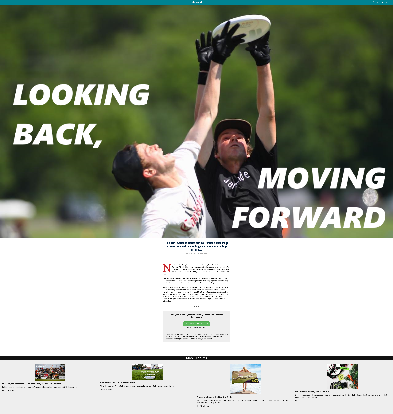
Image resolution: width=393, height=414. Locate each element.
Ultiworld (196, 1)
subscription (180, 336)
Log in (204, 327)
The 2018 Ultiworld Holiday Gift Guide (214, 397)
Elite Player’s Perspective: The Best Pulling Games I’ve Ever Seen (32, 383)
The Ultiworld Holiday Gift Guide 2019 (312, 391)
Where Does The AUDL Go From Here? (117, 382)
